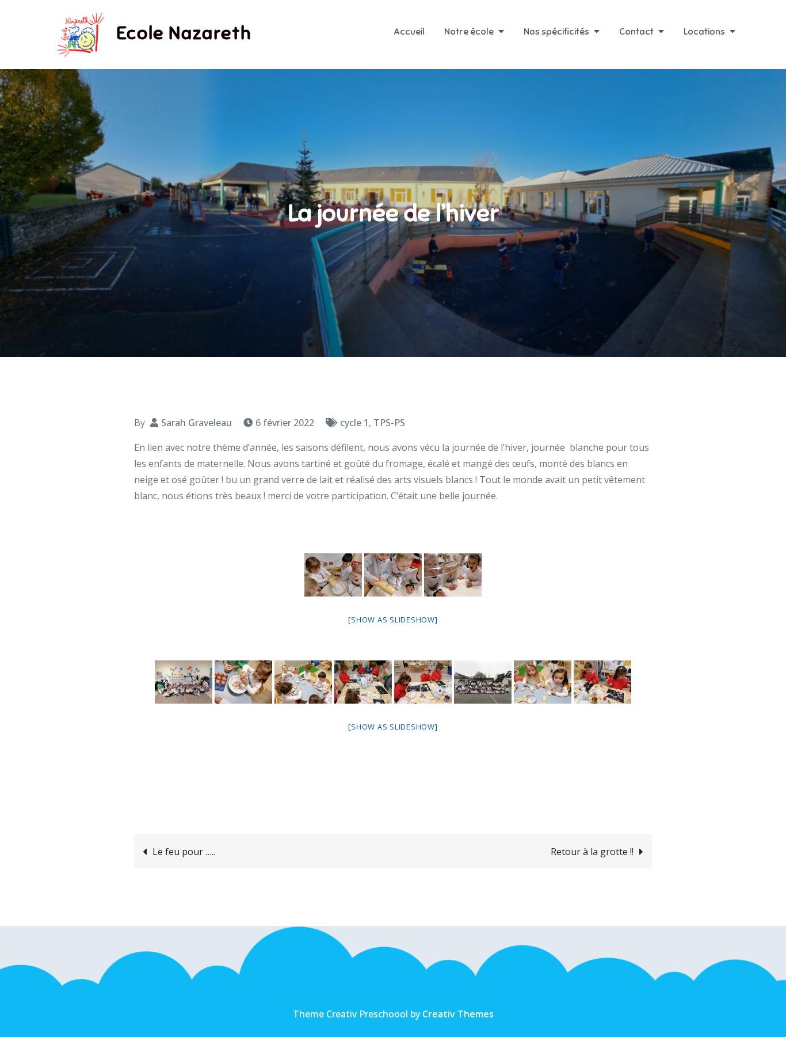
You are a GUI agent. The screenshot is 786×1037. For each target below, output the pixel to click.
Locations (704, 31)
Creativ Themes (458, 1014)
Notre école (469, 31)
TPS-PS (389, 422)
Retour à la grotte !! (592, 851)
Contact (636, 31)
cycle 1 (354, 422)
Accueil (409, 31)
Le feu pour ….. (183, 851)
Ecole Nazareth (183, 32)
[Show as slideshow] (392, 619)
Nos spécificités (556, 31)
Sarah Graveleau (196, 422)
